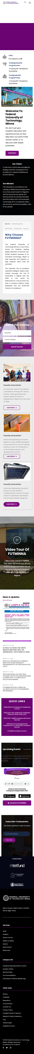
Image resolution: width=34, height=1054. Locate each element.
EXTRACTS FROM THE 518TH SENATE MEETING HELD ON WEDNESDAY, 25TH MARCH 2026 (16, 650)
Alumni (5, 944)
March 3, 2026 (8, 658)
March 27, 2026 (8, 645)
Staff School (7, 947)
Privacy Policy (8, 1010)
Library (5, 994)
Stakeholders (17, 859)
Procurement (7, 1004)
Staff (4, 931)
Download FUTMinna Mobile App (14, 979)
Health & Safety (8, 941)
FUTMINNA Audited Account (17, 731)
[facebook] (3, 1048)
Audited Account (9, 1026)
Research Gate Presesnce (12, 1016)
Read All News (7, 600)
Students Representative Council (14, 966)
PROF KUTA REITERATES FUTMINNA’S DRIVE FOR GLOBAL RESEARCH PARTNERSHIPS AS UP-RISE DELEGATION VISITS (16, 663)
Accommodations (9, 975)
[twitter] (7, 1048)
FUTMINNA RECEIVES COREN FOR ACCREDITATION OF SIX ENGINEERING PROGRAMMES (16, 689)
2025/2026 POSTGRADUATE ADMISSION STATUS (17, 708)
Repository (7, 1000)
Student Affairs (8, 969)
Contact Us (7, 1007)
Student (5, 934)
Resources (6, 950)
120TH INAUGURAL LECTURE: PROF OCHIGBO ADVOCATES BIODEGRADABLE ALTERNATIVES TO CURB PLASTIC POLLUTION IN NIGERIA (17, 677)
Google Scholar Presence (12, 1013)
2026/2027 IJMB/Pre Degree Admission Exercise (17, 719)
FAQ (4, 1020)
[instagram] (10, 1048)
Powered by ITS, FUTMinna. (11, 1044)
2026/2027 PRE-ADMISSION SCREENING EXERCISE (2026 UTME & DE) (17, 713)
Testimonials (7, 1023)
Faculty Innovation (12, 385)
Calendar (6, 997)
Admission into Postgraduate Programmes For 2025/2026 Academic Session (17, 725)
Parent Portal (7, 938)
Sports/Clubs (7, 972)
